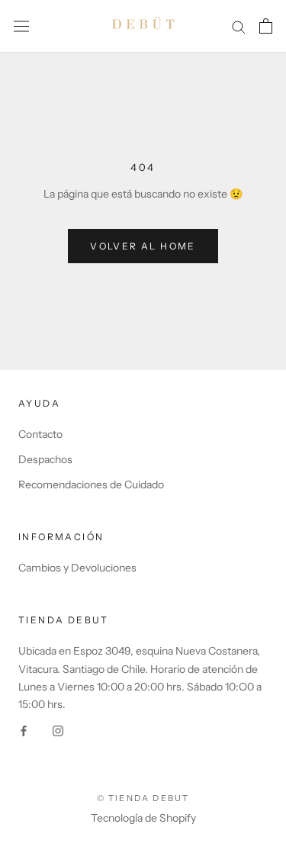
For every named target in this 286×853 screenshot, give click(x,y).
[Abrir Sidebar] (21, 26)
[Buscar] (239, 26)
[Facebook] (23, 730)
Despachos (45, 459)
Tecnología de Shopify (143, 818)
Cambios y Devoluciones (77, 568)
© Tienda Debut (143, 798)
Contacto (40, 434)
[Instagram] (58, 730)
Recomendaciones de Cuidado (91, 484)
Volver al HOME (143, 246)
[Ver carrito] (265, 26)
